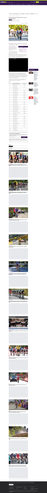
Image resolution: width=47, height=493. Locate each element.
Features (33, 4)
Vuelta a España (22, 13)
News (11, 4)
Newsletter (27, 23)
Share (10, 23)
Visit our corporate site (31, 482)
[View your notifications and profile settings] (43, 2)
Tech (26, 4)
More (36, 4)
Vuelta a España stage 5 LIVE (16, 13)
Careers (17, 488)
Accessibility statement (11, 488)
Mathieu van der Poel (11, 43)
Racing (14, 4)
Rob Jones (10, 148)
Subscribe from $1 (32, 13)
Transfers (27, 13)
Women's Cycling (18, 4)
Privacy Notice (10, 139)
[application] (18, 64)
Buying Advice (29, 4)
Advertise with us (25, 488)
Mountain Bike (11, 146)
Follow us (23, 23)
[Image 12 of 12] (26, 32)
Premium (23, 4)
